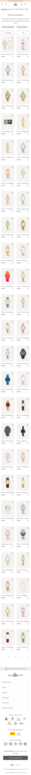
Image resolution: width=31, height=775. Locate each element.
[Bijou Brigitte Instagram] (10, 743)
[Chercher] (6, 4)
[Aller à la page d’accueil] (15, 4)
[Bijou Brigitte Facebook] (15, 743)
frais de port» (12, 769)
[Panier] (29, 4)
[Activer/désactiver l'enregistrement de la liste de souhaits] (12, 38)
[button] (21, 4)
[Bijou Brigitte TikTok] (6, 743)
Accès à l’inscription (15, 758)
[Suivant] (27, 657)
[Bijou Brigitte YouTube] (25, 743)
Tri (23, 33)
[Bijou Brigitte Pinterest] (20, 743)
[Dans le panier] (12, 56)
